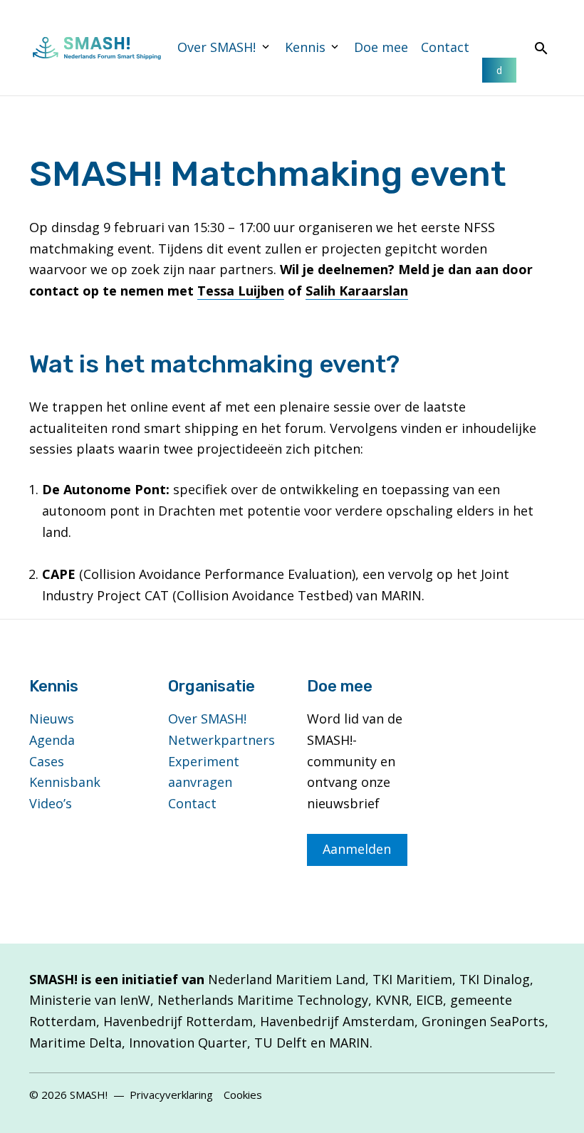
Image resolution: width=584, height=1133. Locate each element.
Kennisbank (64, 781)
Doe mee (381, 47)
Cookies (243, 1094)
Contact (445, 47)
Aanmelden (357, 848)
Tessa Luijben (240, 290)
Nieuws (51, 718)
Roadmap (499, 70)
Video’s (50, 803)
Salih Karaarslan (357, 290)
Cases (46, 761)
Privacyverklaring (171, 1094)
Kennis (305, 47)
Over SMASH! (216, 47)
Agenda (52, 739)
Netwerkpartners (221, 739)
